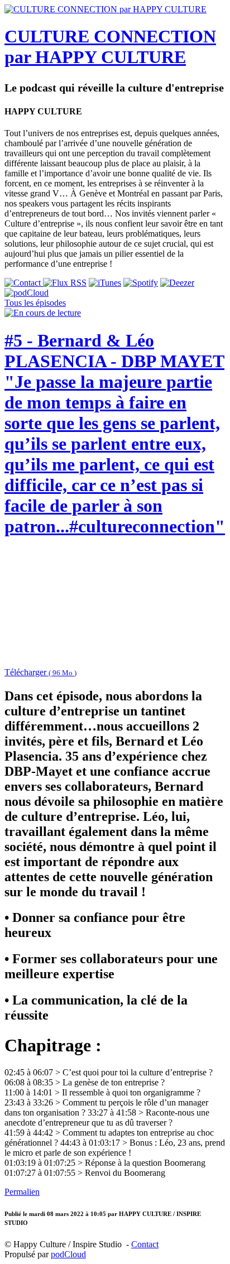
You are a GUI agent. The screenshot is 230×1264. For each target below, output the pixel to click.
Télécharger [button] (40, 672)
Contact (145, 1244)
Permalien (22, 1191)
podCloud (68, 1254)
